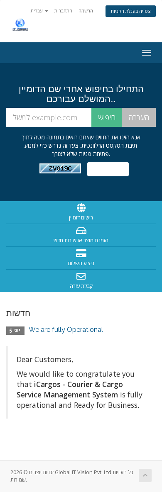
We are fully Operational (66, 330)
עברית (37, 10)
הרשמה (86, 10)
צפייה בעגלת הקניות (130, 11)
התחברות (63, 10)
